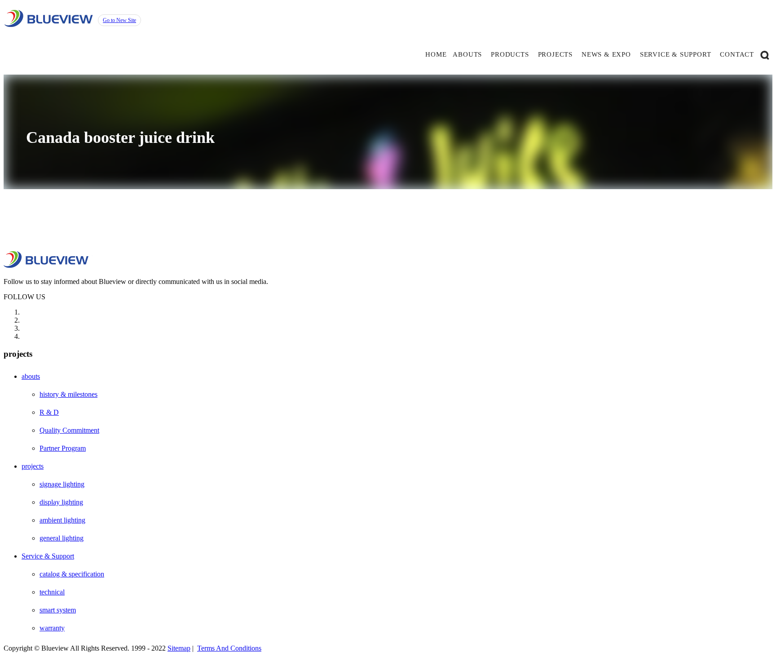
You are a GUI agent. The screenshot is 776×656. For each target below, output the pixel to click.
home (435, 54)
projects (555, 54)
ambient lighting (62, 520)
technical (52, 592)
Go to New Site (119, 20)
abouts (467, 54)
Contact (737, 54)
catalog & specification (72, 574)
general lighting (62, 538)
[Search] (764, 54)
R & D (49, 412)
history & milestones (68, 394)
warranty (52, 628)
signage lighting (62, 484)
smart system (58, 610)
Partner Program (63, 448)
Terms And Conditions (229, 648)
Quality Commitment (69, 430)
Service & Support (48, 556)
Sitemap (179, 648)
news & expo (606, 54)
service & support (675, 54)
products (510, 54)
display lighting (61, 502)
